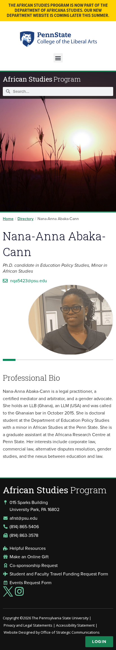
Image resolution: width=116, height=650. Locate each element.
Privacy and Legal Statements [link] (28, 625)
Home (8, 219)
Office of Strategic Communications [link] (70, 632)
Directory (25, 219)
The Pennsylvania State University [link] (60, 617)
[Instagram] (19, 591)
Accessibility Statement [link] (75, 625)
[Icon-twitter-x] (8, 591)
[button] (58, 57)
